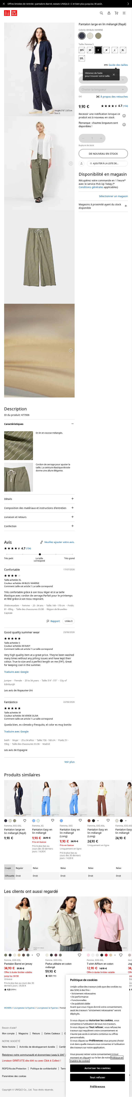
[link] (70, 4)
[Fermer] (114, 74)
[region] (97, 1036)
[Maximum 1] (101, 138)
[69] (82, 36)
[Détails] (124, 115)
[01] (90, 36)
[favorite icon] (38, 955)
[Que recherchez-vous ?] (101, 13)
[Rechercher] (124, 13)
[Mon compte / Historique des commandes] (109, 13)
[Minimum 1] (83, 138)
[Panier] (116, 13)
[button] (18, 445)
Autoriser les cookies (98, 1068)
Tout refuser (97, 1077)
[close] (4, 4)
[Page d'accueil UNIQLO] (10, 13)
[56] (98, 36)
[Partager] (81, 163)
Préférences (97, 1086)
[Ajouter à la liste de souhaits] (25, 820)
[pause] (71, 163)
